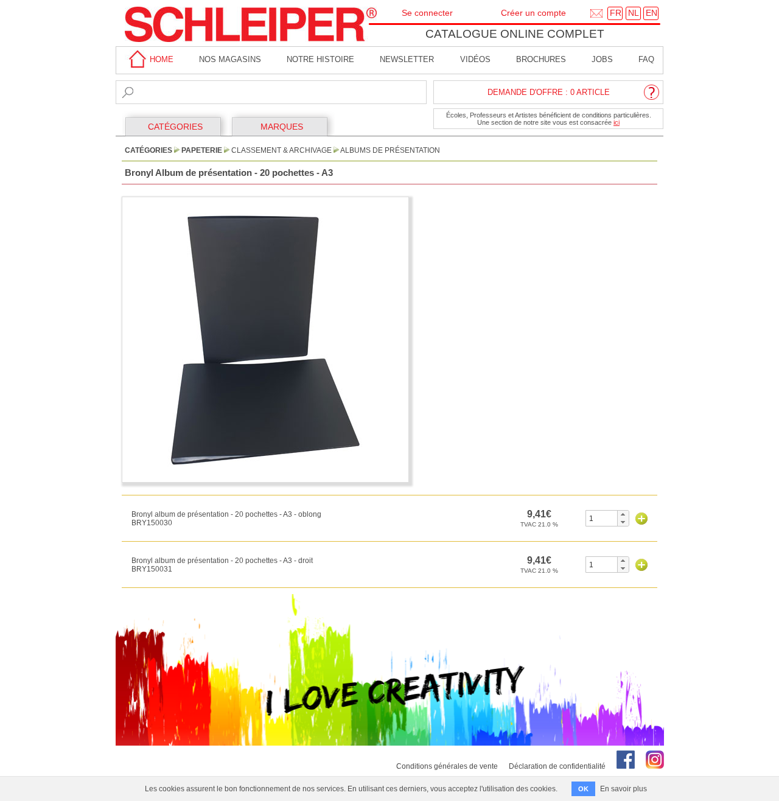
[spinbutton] (601, 518)
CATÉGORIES (175, 126)
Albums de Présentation (390, 150)
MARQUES (281, 126)
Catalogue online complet (514, 33)
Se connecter (427, 13)
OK (583, 788)
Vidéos (475, 59)
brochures (541, 59)
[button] (623, 514)
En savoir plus (623, 789)
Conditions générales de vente (447, 766)
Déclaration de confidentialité (557, 766)
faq (646, 59)
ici (616, 122)
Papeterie (201, 150)
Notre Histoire (320, 59)
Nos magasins (230, 59)
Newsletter (407, 59)
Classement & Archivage (281, 150)
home (160, 59)
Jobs (602, 59)
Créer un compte (533, 13)
